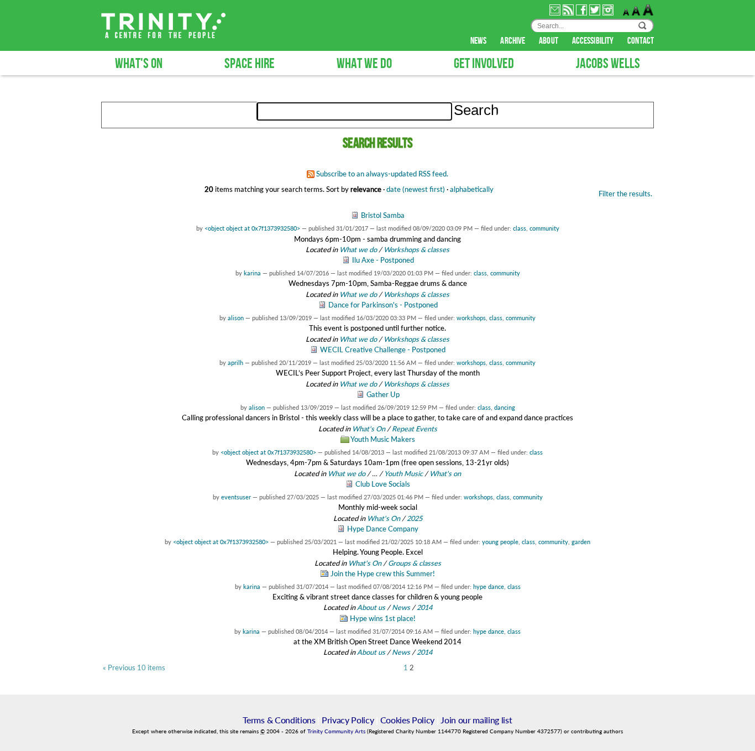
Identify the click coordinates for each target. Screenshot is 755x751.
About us (371, 607)
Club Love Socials (382, 483)
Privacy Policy (348, 720)
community (544, 228)
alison (236, 317)
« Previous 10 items (134, 667)
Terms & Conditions (279, 720)
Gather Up (383, 394)
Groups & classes (414, 563)
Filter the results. (625, 193)
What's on (445, 473)
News (401, 607)
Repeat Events (414, 428)
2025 (414, 518)
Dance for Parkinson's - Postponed (383, 304)
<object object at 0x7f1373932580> (252, 228)
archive (513, 40)
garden (581, 541)
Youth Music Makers (382, 439)
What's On (369, 428)
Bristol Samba (383, 215)
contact (640, 40)
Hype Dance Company (382, 528)
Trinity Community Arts (337, 731)
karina (252, 273)
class (519, 228)
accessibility (593, 40)
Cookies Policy (407, 720)
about (549, 40)
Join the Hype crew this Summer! (383, 573)
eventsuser (236, 496)
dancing (504, 407)
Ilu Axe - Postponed (383, 259)
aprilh (235, 362)
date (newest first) (415, 189)
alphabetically (472, 189)
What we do (358, 249)
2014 (424, 607)
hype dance (488, 586)
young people (500, 541)
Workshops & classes (416, 249)
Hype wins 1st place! (383, 618)
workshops (471, 317)
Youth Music (403, 473)
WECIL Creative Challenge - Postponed (382, 349)
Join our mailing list (476, 720)
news (479, 40)
